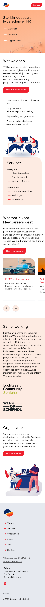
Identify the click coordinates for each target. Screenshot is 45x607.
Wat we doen (14, 60)
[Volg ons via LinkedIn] (5, 583)
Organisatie (13, 427)
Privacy (6, 593)
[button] (6, 308)
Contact (36, 5)
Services (14, 162)
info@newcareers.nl (12, 562)
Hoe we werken (13, 453)
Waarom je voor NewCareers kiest (18, 220)
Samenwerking (15, 326)
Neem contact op (14, 251)
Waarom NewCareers (16, 90)
